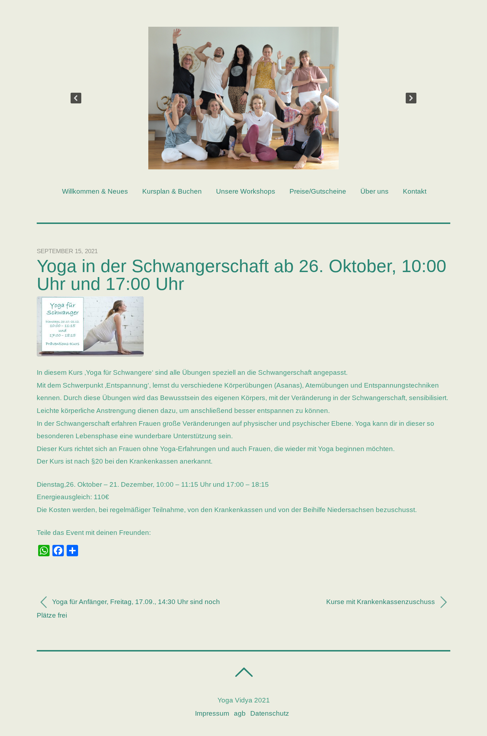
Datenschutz (269, 713)
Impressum (212, 713)
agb (240, 713)
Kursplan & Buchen (172, 191)
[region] (243, 98)
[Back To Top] (243, 672)
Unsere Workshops (245, 191)
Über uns (374, 191)
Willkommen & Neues (95, 191)
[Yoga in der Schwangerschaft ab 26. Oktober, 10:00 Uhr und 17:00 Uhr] (90, 354)
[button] (76, 98)
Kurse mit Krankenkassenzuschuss (381, 601)
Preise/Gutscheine (317, 191)
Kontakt (414, 191)
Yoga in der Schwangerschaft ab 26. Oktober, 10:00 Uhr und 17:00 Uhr (241, 275)
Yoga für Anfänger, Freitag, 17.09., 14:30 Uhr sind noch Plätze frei (128, 608)
